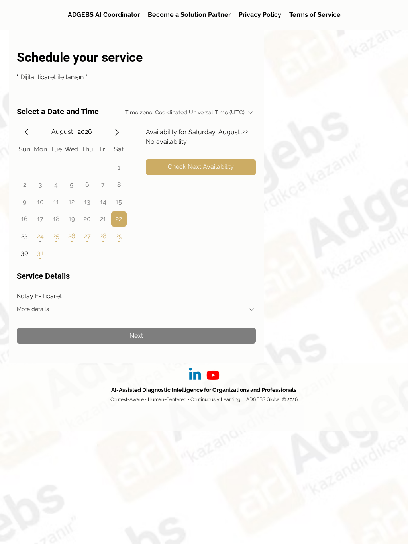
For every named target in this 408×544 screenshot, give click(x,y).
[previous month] (26, 132)
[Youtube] (213, 375)
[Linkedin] (195, 375)
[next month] (117, 132)
